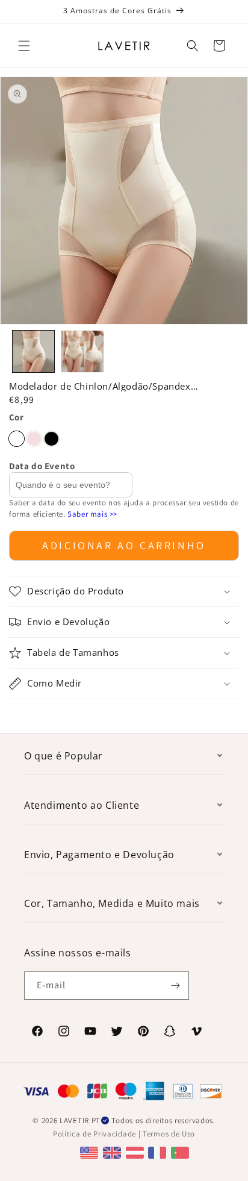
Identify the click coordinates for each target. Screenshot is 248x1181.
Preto (51, 438)
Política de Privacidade (94, 1134)
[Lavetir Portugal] (181, 1152)
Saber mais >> (92, 514)
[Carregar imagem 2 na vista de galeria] (82, 351)
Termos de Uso (169, 1134)
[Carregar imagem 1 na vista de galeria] (33, 351)
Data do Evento (42, 466)
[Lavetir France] (158, 1152)
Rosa (34, 438)
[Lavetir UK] (113, 1152)
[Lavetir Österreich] (136, 1152)
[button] (24, 46)
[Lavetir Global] (90, 1152)
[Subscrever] (175, 985)
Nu (16, 438)
